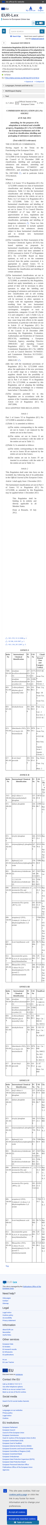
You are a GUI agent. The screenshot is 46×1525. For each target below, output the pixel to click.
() (20, 173)
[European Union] (8, 1370)
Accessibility (7, 1318)
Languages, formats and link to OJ (19, 86)
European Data (8, 1344)
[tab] (23, 85)
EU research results (10, 1349)
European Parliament (10, 1427)
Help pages (7, 1298)
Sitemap (6, 1303)
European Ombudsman (11, 1457)
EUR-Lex (9, 15)
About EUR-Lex (8, 1330)
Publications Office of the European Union (17, 1467)
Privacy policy (7, 1413)
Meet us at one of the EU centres (14, 1392)
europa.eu (19, 1374)
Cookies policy (8, 1315)
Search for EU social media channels (16, 1401)
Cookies (5, 1418)
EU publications (8, 1355)
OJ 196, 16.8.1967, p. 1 (16, 641)
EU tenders (6, 1347)
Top (7, 1266)
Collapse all (40, 82)
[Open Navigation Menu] (4, 31)
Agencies (6, 1470)
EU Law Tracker (8, 1362)
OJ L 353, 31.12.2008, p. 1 (17, 638)
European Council (9, 1430)
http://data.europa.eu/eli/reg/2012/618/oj (22, 78)
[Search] (42, 31)
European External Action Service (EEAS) (17, 1446)
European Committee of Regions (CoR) (16, 1451)
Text (7, 96)
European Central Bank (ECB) (13, 1441)
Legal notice (7, 1312)
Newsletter (6, 1332)
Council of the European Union (13, 1433)
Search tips (16, 36)
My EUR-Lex (30, 10)
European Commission (11, 1435)
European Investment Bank (12, 1454)
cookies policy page (18, 1494)
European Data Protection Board (14, 1462)
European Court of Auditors (12, 1443)
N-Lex (5, 1360)
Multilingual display (13, 91)
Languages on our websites (12, 1410)
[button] (23, 1522)
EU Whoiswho (8, 1352)
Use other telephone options (13, 1387)
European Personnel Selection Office (16, 1464)
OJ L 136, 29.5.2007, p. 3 (17, 644)
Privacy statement (9, 1320)
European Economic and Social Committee (18, 1449)
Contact (5, 1301)
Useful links (7, 1335)
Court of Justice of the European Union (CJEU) (19, 1438)
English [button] (40, 10)
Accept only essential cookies (22, 1519)
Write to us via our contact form (14, 1389)
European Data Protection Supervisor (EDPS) (19, 1459)
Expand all (29, 82)
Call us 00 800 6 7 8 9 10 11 (12, 1384)
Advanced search (37, 39)
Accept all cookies (17, 1512)
